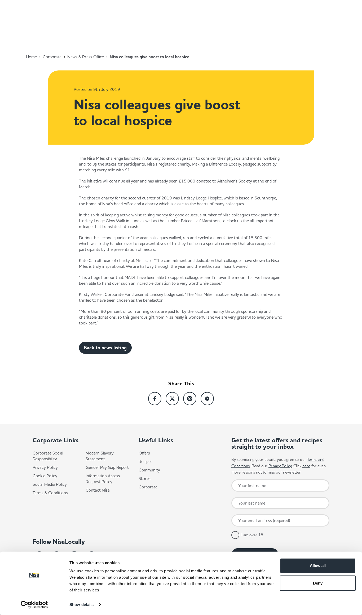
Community (149, 470)
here (306, 465)
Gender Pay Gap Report (107, 467)
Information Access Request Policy (103, 478)
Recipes (145, 461)
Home (31, 56)
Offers (144, 453)
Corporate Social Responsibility (48, 455)
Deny (318, 583)
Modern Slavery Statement (100, 455)
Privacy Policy (45, 467)
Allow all (318, 565)
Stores (145, 478)
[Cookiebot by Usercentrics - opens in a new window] (34, 605)
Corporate (52, 56)
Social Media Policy (50, 484)
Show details (81, 604)
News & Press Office (85, 56)
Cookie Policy (45, 475)
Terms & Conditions (50, 492)
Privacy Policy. (280, 465)
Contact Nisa (98, 490)
